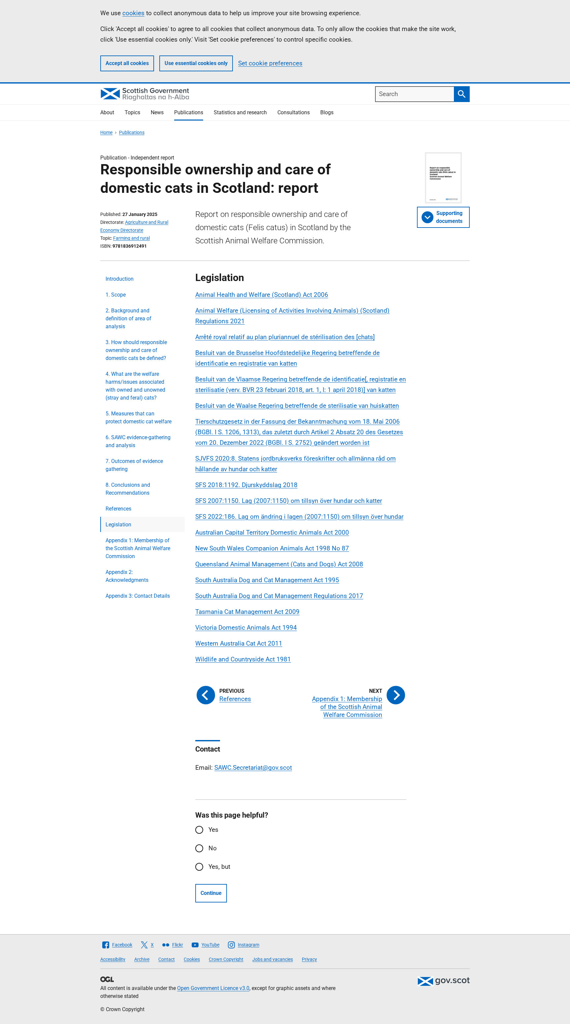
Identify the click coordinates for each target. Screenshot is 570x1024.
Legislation (118, 524)
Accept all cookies (127, 63)
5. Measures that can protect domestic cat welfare (139, 417)
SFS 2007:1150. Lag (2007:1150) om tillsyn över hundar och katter (288, 501)
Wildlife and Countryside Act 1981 (243, 659)
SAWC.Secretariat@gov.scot (253, 767)
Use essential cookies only (196, 63)
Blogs (326, 112)
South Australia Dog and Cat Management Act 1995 (267, 580)
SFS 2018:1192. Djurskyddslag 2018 (246, 485)
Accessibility (112, 959)
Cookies (192, 959)
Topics (132, 112)
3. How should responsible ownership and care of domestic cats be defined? (136, 350)
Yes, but (219, 866)
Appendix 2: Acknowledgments (127, 576)
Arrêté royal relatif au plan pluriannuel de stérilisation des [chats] (285, 337)
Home (106, 132)
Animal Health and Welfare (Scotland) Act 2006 (261, 295)
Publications (188, 112)
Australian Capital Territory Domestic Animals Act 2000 (272, 532)
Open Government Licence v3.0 (213, 988)
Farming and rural (131, 238)
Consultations (293, 112)
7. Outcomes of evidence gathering (134, 465)
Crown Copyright (226, 959)
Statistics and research (240, 112)
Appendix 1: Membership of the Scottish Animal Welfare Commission (138, 548)
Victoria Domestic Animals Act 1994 (246, 627)
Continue (211, 893)
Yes (213, 829)
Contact (166, 959)
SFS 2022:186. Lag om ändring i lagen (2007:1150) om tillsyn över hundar (299, 516)
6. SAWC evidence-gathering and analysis (138, 441)
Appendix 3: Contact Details (138, 596)
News (157, 112)
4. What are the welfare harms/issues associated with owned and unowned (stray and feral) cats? (135, 386)
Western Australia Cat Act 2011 (238, 643)
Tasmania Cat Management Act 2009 (247, 612)
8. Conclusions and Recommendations (128, 489)
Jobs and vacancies (272, 959)
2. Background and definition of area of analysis (128, 318)
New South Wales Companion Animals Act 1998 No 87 (272, 548)
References (118, 509)
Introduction (120, 279)
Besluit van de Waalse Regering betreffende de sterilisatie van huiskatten (297, 405)
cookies (133, 13)
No (212, 848)
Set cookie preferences (270, 63)
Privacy (309, 959)
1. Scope (116, 295)
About (107, 112)
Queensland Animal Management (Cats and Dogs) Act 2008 (279, 564)
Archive (141, 959)
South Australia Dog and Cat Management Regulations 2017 (279, 596)
